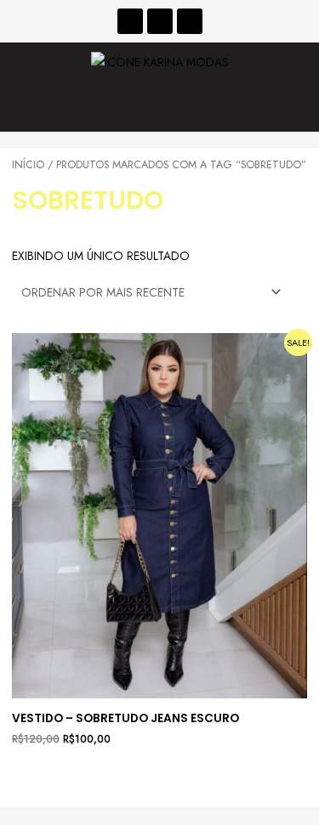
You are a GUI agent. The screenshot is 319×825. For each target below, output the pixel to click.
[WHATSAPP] (189, 21)
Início (28, 164)
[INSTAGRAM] (160, 21)
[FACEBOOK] (130, 21)
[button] (159, 107)
